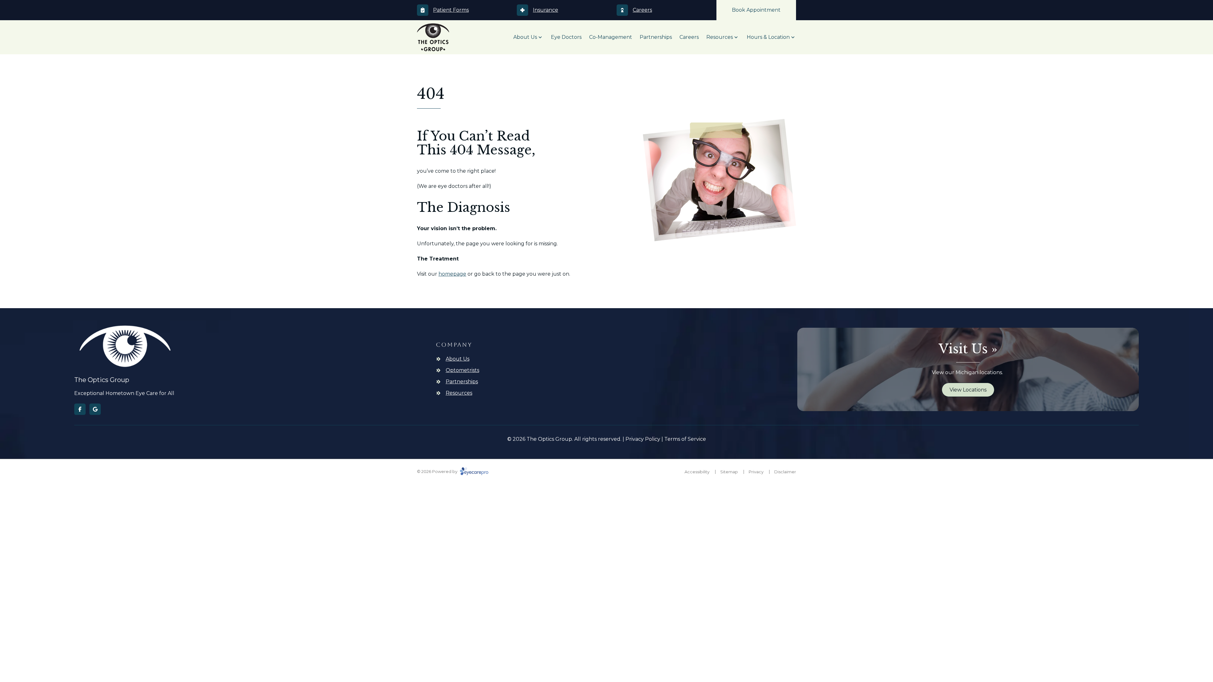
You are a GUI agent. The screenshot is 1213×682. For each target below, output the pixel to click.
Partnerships (656, 37)
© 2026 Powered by (437, 471)
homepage (452, 274)
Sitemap (729, 471)
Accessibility (697, 471)
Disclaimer (785, 471)
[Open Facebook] (80, 409)
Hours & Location (768, 37)
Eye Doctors (566, 37)
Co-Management (610, 37)
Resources (719, 37)
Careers (689, 37)
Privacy (756, 471)
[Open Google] (95, 409)
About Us (525, 37)
